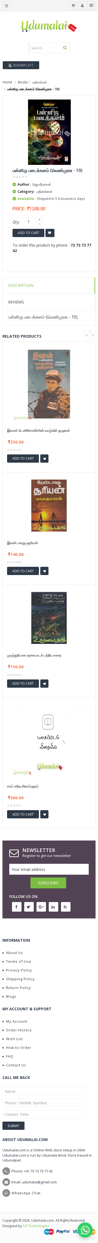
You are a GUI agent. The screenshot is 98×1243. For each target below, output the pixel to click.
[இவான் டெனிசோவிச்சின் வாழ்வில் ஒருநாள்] (49, 383)
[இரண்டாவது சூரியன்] (49, 505)
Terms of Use (18, 961)
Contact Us (16, 1065)
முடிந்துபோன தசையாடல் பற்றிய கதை (34, 655)
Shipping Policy (20, 978)
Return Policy (18, 987)
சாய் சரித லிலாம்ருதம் (22, 786)
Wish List (14, 1038)
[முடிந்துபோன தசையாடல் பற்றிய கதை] (49, 617)
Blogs (11, 996)
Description (20, 285)
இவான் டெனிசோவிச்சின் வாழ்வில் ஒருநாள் (38, 430)
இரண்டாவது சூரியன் (22, 542)
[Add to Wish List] (44, 458)
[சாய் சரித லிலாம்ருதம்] (49, 739)
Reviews (16, 302)
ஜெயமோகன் (41, 184)
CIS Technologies (36, 1226)
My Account (16, 1021)
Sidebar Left (22, 65)
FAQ (9, 1056)
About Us (14, 952)
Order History (19, 1030)
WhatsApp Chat (26, 1193)
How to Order (18, 1047)
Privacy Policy (19, 970)
